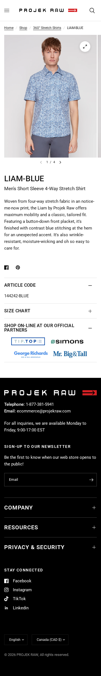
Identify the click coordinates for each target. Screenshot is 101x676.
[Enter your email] (91, 479)
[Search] (92, 10)
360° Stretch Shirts (47, 28)
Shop (23, 28)
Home (8, 28)
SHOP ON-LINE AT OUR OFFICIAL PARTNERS (39, 328)
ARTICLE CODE (20, 285)
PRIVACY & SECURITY (34, 547)
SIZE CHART (17, 310)
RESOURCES (21, 527)
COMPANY (18, 507)
